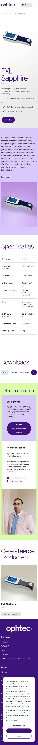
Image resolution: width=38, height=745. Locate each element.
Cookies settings (19, 725)
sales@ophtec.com (17, 478)
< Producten (5, 13)
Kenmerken (6, 177)
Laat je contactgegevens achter (19, 428)
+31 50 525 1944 (16, 481)
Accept (19, 731)
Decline (19, 736)
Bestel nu (8, 120)
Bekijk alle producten (11, 614)
